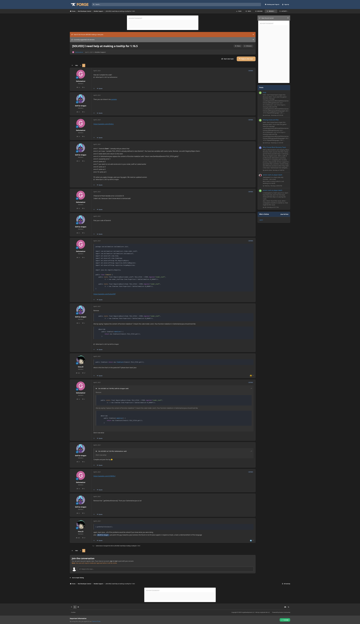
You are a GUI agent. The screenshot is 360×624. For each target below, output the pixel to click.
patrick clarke (268, 170)
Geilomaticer (79, 52)
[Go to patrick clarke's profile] (260, 147)
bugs (264, 92)
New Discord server (267, 18)
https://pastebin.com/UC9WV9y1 (104, 476)
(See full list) (284, 214)
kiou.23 (80, 367)
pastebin (114, 99)
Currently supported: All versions (84, 39)
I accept (285, 620)
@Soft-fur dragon (103, 535)
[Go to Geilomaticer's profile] (73, 52)
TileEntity (267, 186)
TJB (265, 207)
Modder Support (100, 52)
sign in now (113, 561)
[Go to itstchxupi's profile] (260, 92)
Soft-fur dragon (80, 106)
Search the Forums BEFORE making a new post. (89, 34)
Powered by (281, 612)
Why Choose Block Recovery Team (274, 147)
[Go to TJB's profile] (260, 190)
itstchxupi (267, 115)
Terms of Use (96, 621)
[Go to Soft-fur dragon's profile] (80, 98)
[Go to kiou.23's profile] (80, 359)
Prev (76, 65)
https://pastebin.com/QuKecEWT (104, 294)
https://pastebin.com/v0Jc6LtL (103, 124)
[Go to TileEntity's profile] (260, 175)
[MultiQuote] (94, 88)
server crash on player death (272, 175)
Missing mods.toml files (271, 120)
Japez (261, 220)
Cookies (73, 612)
